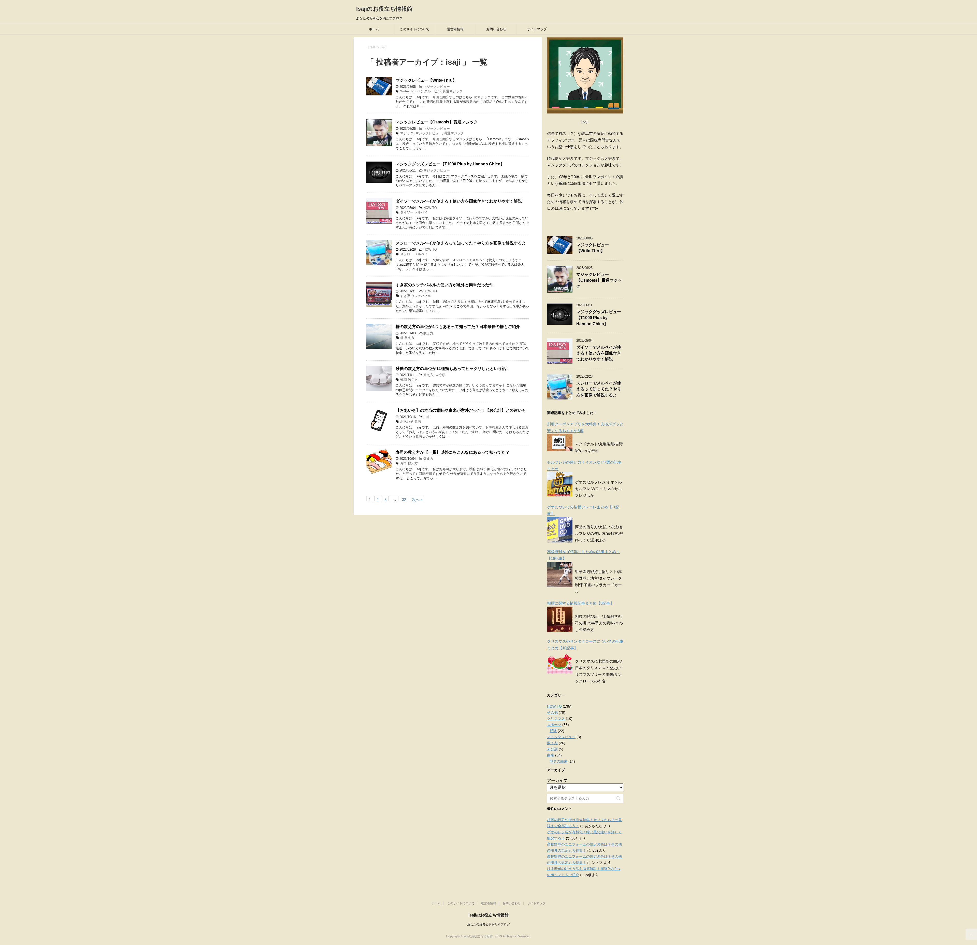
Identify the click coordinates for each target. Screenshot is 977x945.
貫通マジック (453, 91)
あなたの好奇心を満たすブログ (488, 924)
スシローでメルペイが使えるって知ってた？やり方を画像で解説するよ (461, 243)
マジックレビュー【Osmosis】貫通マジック (437, 122)
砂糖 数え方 (409, 379)
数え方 (428, 333)
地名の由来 (558, 761)
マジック (406, 133)
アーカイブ (557, 780)
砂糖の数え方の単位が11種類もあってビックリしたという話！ (453, 368)
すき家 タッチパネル (415, 296)
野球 (553, 731)
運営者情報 (455, 29)
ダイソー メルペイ (414, 212)
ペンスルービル (429, 91)
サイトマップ (537, 29)
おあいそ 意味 (410, 421)
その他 (552, 712)
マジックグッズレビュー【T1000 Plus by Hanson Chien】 (450, 164)
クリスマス (556, 719)
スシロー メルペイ (414, 254)
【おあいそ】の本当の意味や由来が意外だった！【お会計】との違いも (461, 410)
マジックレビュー (436, 87)
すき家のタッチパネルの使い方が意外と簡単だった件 (444, 285)
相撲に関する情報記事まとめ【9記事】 (580, 603)
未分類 (440, 375)
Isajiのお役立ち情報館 (384, 9)
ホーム (374, 29)
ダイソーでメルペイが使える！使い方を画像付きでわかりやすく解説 (459, 201)
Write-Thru (407, 91)
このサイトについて (414, 29)
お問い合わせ (496, 29)
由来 (426, 417)
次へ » (417, 499)
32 (404, 499)
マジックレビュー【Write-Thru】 (426, 80)
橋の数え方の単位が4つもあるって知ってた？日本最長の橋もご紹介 (458, 326)
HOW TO (430, 208)
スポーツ (554, 725)
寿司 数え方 (409, 463)
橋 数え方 (407, 338)
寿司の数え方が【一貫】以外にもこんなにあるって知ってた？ (453, 452)
